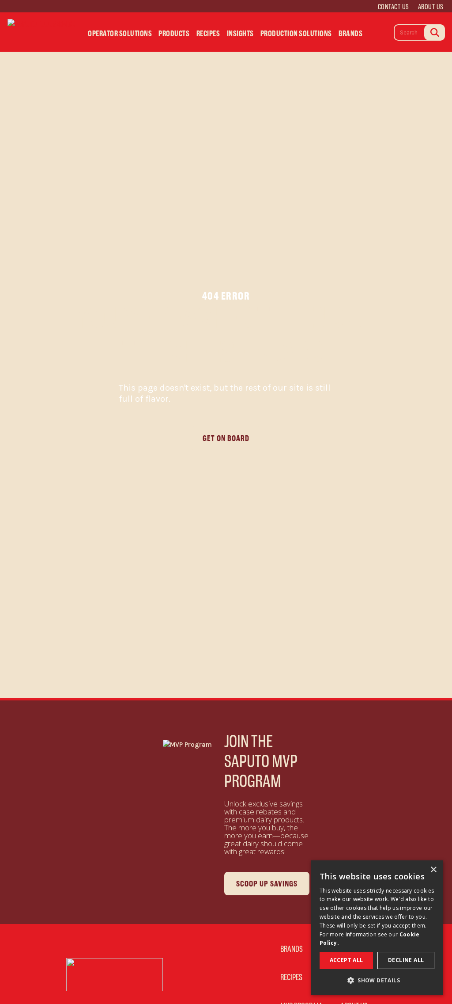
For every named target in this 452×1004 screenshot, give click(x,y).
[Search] (434, 32)
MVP (381, 36)
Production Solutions (296, 34)
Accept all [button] (346, 960)
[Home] (41, 31)
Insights (240, 34)
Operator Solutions (120, 34)
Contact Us (393, 6)
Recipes (208, 34)
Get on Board (226, 438)
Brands (350, 34)
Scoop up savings (267, 883)
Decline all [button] (406, 960)
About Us (431, 6)
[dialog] (377, 927)
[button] (377, 981)
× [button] (433, 870)
